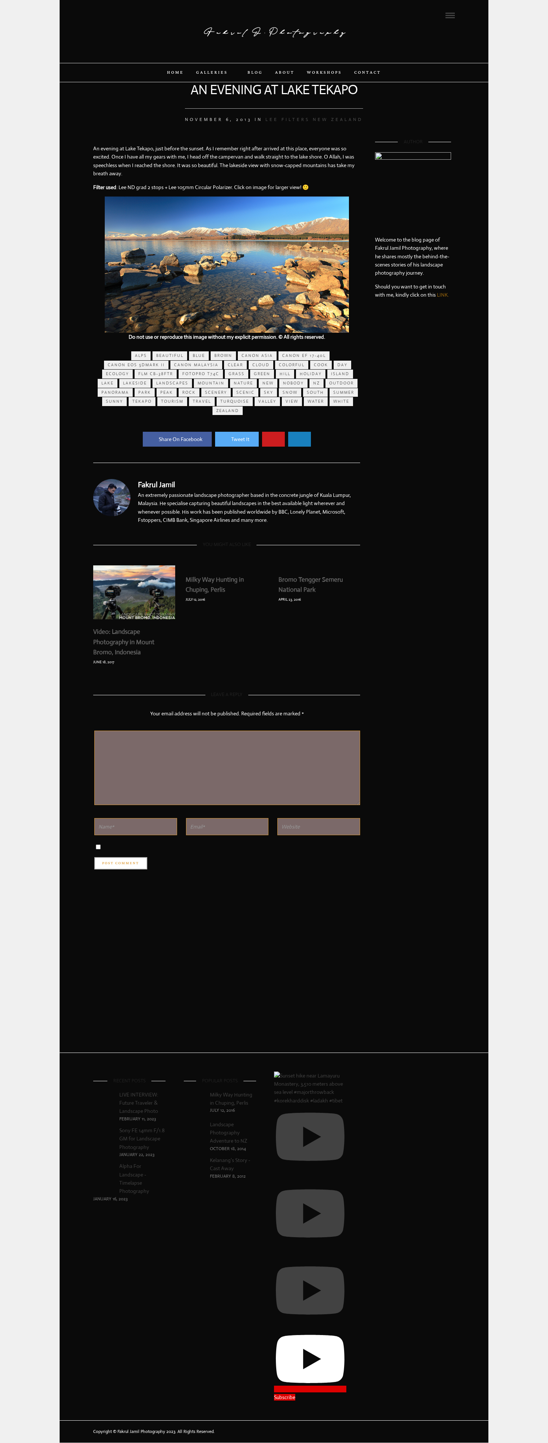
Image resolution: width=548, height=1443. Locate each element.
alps (141, 355)
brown (223, 355)
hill (285, 373)
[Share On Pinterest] (273, 439)
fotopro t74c (200, 373)
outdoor (341, 383)
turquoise (234, 401)
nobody (293, 383)
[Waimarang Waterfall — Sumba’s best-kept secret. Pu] (438, 720)
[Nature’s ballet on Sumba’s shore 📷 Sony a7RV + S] (413, 708)
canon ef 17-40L (304, 355)
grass (237, 373)
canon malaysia (196, 364)
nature (243, 383)
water (316, 401)
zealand (227, 410)
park (144, 392)
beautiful (169, 355)
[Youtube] (116, 15)
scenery (216, 392)
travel (202, 401)
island (340, 373)
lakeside (135, 383)
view (292, 401)
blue (199, 355)
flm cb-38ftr (155, 373)
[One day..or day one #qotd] (413, 337)
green (262, 373)
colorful (292, 364)
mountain (211, 383)
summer (343, 392)
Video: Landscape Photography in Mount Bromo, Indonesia (123, 642)
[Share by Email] (299, 439)
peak (166, 392)
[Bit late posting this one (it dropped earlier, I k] (387, 891)
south (315, 392)
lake (107, 383)
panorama (115, 392)
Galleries (212, 72)
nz (316, 383)
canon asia (257, 355)
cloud (261, 364)
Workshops (324, 72)
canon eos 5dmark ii (136, 364)
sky (268, 392)
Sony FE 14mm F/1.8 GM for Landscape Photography (142, 1138)
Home (175, 72)
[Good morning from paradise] (438, 341)
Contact (367, 72)
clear (235, 364)
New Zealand (338, 119)
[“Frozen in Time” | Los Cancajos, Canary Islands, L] (387, 483)
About (285, 72)
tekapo (142, 401)
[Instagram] (126, 15)
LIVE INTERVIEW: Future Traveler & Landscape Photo (138, 1103)
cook (321, 364)
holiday (311, 373)
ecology (117, 373)
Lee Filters (287, 119)
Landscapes (172, 383)
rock (189, 392)
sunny (114, 401)
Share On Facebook (180, 439)
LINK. (443, 294)
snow (290, 392)
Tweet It (240, 439)
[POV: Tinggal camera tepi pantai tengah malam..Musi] (438, 908)
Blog (255, 72)
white (341, 401)
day (342, 364)
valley (267, 401)
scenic (245, 392)
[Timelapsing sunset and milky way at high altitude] (387, 708)
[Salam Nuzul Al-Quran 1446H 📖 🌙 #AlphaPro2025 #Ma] (413, 845)
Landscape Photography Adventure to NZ (228, 1132)
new (268, 383)
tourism (172, 401)
